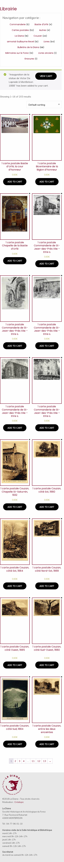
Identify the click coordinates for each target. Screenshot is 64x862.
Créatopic (19, 802)
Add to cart (14, 181)
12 (38, 761)
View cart (46, 76)
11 (33, 761)
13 (44, 761)
